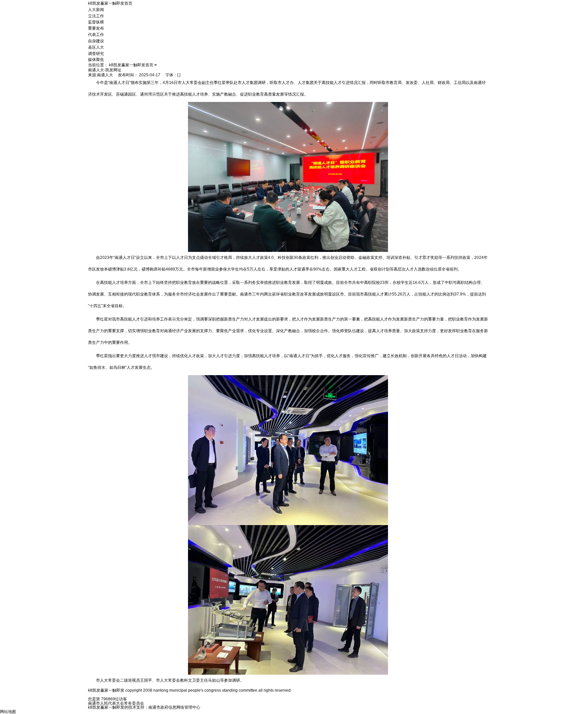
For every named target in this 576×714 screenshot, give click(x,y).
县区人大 (96, 47)
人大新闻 (96, 9)
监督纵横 (96, 22)
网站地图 (8, 711)
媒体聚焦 (96, 59)
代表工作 (96, 34)
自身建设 (96, 41)
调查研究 (96, 53)
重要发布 (96, 28)
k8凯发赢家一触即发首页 (110, 3)
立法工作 (96, 15)
